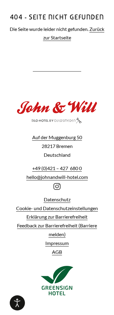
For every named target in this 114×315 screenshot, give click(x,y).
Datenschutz (57, 199)
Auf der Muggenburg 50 (57, 137)
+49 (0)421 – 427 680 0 (57, 168)
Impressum (57, 243)
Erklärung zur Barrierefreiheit (57, 216)
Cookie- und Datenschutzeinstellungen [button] (57, 208)
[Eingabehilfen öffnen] (17, 302)
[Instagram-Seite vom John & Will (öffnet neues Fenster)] (57, 186)
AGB (57, 252)
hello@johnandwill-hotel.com (57, 177)
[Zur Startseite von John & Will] (57, 116)
